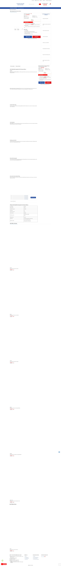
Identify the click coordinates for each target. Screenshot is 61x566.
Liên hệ (44, 0)
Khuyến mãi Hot (37, 0)
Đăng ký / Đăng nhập (49, 0)
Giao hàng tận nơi (36, 37)
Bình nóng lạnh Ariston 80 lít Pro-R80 (14, 361)
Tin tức (41, 0)
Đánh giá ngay (33, 197)
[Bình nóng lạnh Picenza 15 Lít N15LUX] (30, 292)
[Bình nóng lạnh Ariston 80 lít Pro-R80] (30, 338)
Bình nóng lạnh (14, 9)
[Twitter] (43, 556)
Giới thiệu (33, 0)
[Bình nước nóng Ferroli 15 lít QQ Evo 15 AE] (30, 478)
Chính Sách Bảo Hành (35, 557)
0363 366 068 (45, 4)
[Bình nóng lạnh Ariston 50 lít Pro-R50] (30, 245)
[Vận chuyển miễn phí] (34, 8)
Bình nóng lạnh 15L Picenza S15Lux (14, 549)
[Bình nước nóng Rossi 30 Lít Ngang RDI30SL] (30, 385)
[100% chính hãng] (28, 8)
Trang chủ (11, 9)
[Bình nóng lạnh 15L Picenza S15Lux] (30, 526)
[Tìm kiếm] (40, 4)
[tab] (12, 66)
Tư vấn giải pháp (27, 558)
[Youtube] (45, 556)
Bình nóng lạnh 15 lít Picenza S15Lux (20, 69)
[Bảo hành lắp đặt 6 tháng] (40, 8)
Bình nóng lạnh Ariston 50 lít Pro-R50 (14, 268)
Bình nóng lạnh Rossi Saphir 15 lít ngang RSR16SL (15, 454)
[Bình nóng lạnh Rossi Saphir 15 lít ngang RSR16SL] (30, 431)
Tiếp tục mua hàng (28, 37)
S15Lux (25, 207)
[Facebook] (42, 556)
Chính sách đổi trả (35, 558)
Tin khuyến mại (26, 557)
